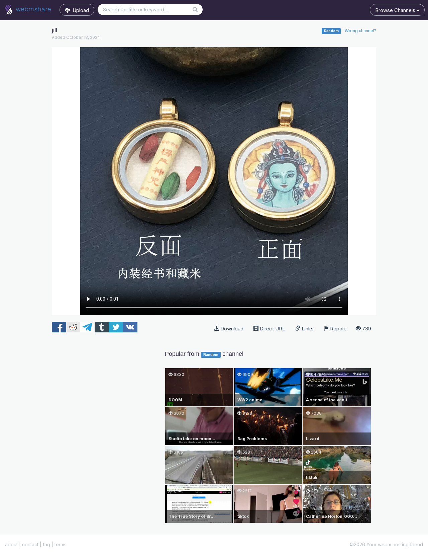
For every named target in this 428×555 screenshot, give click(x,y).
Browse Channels (396, 10)
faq (46, 544)
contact (30, 544)
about (11, 544)
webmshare (32, 9)
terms (61, 544)
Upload (79, 10)
